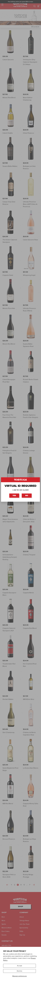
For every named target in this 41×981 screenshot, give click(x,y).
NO (26, 495)
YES (14, 495)
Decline (19, 971)
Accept (19, 966)
